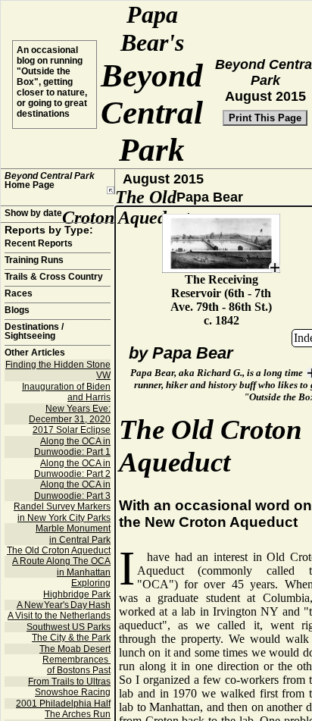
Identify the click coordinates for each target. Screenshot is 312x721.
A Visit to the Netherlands (59, 615)
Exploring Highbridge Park (77, 588)
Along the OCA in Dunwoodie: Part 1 (72, 446)
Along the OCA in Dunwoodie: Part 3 (72, 489)
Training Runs (34, 260)
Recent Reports (39, 243)
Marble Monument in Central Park (73, 533)
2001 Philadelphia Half (63, 703)
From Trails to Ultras (69, 681)
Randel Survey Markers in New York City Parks (62, 511)
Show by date (33, 213)
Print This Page (265, 118)
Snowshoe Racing (73, 692)
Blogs (17, 310)
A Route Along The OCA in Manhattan (61, 566)
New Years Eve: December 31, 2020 (70, 414)
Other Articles (35, 352)
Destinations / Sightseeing (34, 331)
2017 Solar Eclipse (72, 430)
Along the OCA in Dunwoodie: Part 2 (72, 468)
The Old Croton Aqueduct (59, 550)
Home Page (50, 180)
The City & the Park (71, 637)
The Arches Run (78, 714)
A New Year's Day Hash (64, 605)
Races (19, 293)
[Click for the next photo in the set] (221, 243)
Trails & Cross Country (54, 276)
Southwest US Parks (69, 627)
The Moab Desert (75, 649)
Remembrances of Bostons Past (76, 665)
